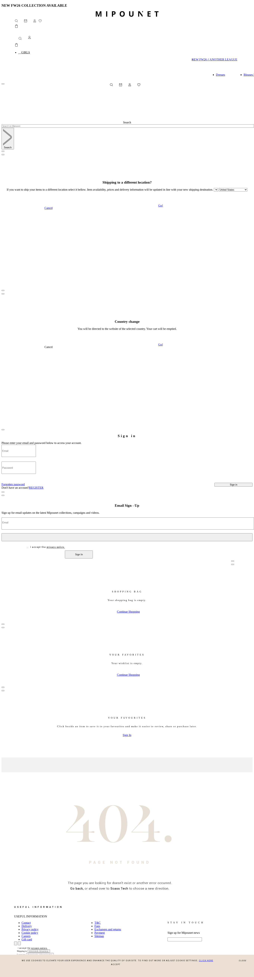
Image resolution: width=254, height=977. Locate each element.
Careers (26, 936)
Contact (26, 922)
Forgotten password (13, 484)
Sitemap (99, 936)
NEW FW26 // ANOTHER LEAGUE (216, 59)
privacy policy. (56, 547)
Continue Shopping (128, 611)
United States (39, 951)
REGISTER (36, 487)
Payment (99, 932)
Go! (160, 205)
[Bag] (16, 27)
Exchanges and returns (107, 929)
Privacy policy (30, 929)
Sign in (233, 484)
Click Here (206, 961)
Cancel (48, 208)
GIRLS (24, 52)
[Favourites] (42, 22)
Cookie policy (30, 932)
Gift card (27, 939)
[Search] (19, 37)
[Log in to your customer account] (34, 22)
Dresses (220, 74)
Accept (115, 964)
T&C (97, 922)
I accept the (47, 547)
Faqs (97, 926)
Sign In (127, 735)
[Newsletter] (27, 22)
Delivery (27, 926)
